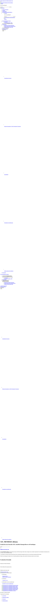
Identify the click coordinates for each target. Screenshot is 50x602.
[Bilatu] (5, 13)
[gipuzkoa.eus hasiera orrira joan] (6, 2)
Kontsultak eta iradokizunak (8, 222)
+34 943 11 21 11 (5, 580)
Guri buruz (6, 277)
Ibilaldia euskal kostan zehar (8, 284)
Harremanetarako (3, 286)
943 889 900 (6, 174)
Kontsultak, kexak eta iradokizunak (7, 583)
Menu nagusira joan (3, 0)
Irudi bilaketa (4, 279)
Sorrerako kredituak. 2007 (8, 278)
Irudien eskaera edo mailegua (6, 539)
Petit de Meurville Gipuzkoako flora (9, 283)
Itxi (3, 30)
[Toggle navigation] (0, 1)
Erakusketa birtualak (6, 280)
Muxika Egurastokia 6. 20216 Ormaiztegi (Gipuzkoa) (12, 126)
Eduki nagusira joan (10, 0)
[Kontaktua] (1, 3)
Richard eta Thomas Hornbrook (9, 282)
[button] (5, 18)
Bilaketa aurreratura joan (4, 549)
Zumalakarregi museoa (7, 78)
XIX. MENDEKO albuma (4, 274)
